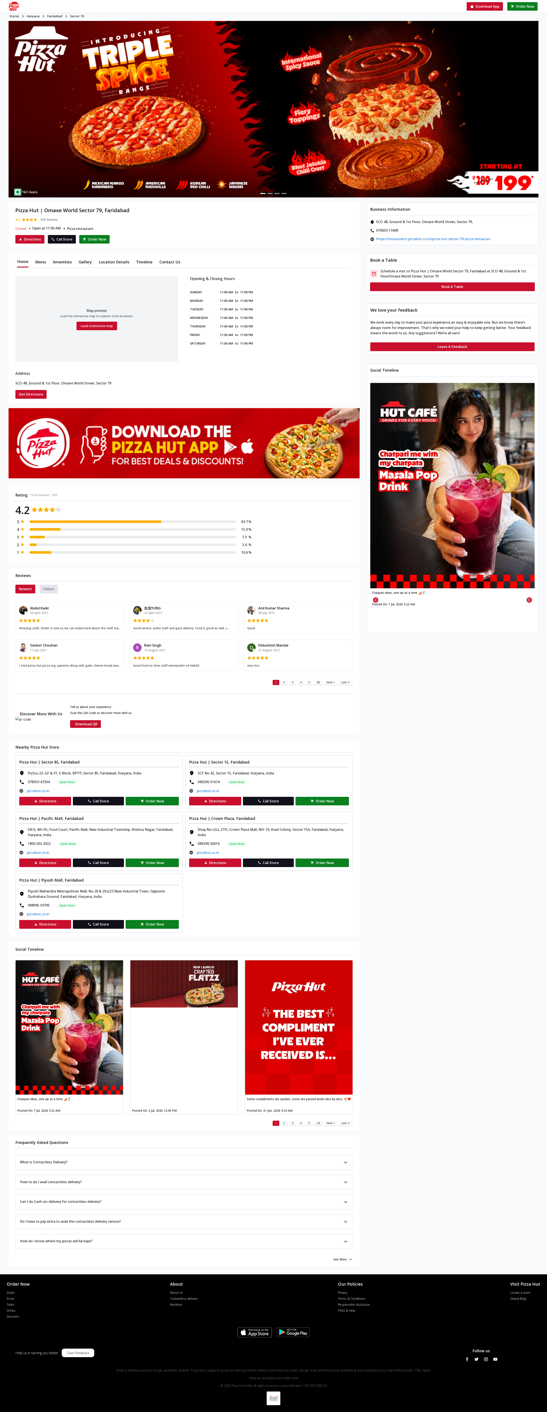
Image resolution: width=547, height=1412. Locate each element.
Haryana (33, 16)
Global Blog (518, 1299)
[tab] (22, 261)
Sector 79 (77, 16)
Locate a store (520, 1293)
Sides (10, 1304)
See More (340, 1259)
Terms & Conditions (351, 1299)
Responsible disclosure (354, 1304)
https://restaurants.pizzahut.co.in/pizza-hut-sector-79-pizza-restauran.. (434, 239)
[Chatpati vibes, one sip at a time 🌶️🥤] (69, 1027)
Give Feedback (78, 1353)
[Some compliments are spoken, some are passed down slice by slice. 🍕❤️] (299, 1027)
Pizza (10, 1299)
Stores (14, 16)
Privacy (342, 1293)
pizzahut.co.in (38, 791)
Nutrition (176, 1304)
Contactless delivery (183, 1299)
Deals (11, 1293)
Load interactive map (97, 326)
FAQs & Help (346, 1310)
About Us (176, 1293)
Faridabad (54, 16)
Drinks (11, 1310)
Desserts (13, 1316)
